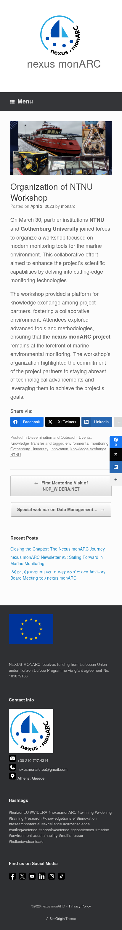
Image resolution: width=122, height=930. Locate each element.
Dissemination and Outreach (52, 437)
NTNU (15, 454)
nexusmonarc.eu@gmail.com (42, 769)
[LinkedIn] (116, 467)
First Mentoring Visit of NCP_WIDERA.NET (61, 486)
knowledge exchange (88, 449)
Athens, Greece (30, 778)
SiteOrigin (57, 918)
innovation (59, 449)
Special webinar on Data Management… (61, 509)
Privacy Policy (80, 906)
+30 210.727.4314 (32, 760)
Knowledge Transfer (27, 443)
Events (85, 437)
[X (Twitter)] (116, 454)
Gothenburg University (29, 449)
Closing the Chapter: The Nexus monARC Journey (57, 549)
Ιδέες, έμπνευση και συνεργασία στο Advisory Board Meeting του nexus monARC (57, 575)
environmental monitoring (86, 443)
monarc (68, 206)
